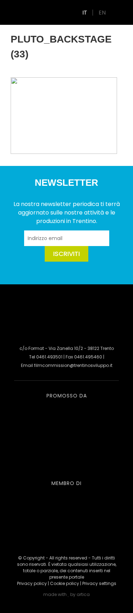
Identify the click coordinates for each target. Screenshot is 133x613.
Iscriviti (66, 253)
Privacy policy (32, 583)
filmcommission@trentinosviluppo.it (73, 365)
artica (83, 594)
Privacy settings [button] (99, 583)
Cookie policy (64, 583)
